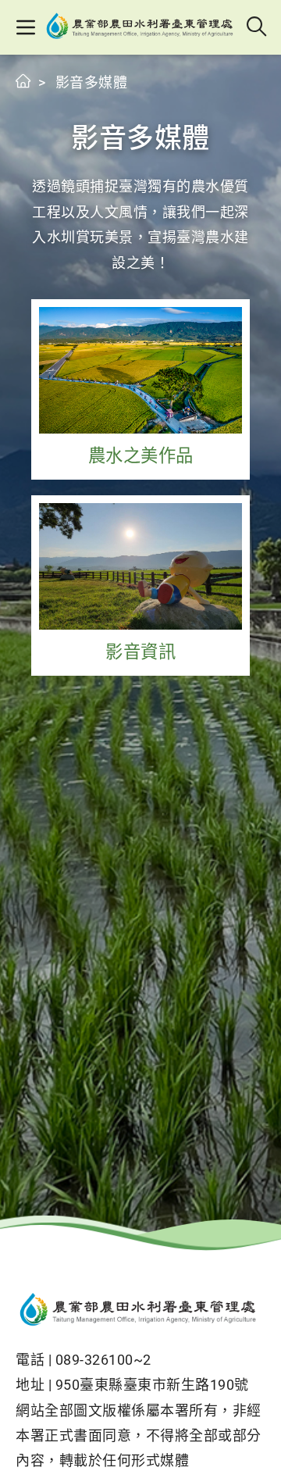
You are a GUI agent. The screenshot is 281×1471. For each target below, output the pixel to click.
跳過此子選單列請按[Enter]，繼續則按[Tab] (31, 99)
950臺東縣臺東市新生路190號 (152, 1384)
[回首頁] (140, 1311)
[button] (25, 27)
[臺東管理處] (141, 27)
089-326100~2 (103, 1359)
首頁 (24, 80)
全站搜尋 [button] (257, 27)
